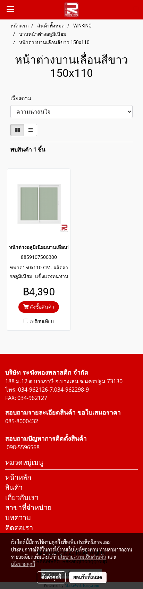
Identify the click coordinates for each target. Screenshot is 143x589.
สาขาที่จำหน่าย (28, 507)
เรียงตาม (23, 98)
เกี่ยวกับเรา (22, 497)
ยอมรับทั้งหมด (87, 577)
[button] (134, 10)
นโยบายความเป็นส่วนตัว (82, 557)
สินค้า (14, 487)
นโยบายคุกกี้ (23, 564)
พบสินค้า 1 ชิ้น (27, 149)
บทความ (18, 517)
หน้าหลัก (18, 477)
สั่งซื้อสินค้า (41, 306)
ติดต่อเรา (19, 527)
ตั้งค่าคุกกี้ (51, 577)
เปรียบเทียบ (42, 321)
